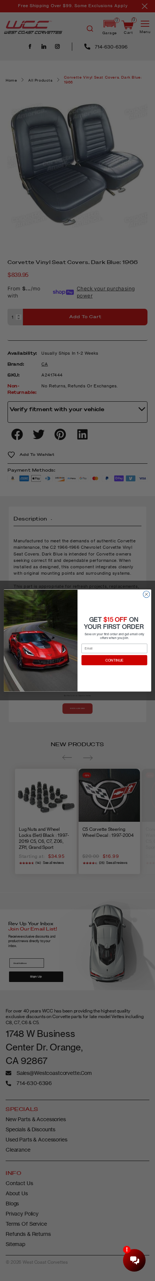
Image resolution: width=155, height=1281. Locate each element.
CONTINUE (114, 660)
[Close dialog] (146, 594)
